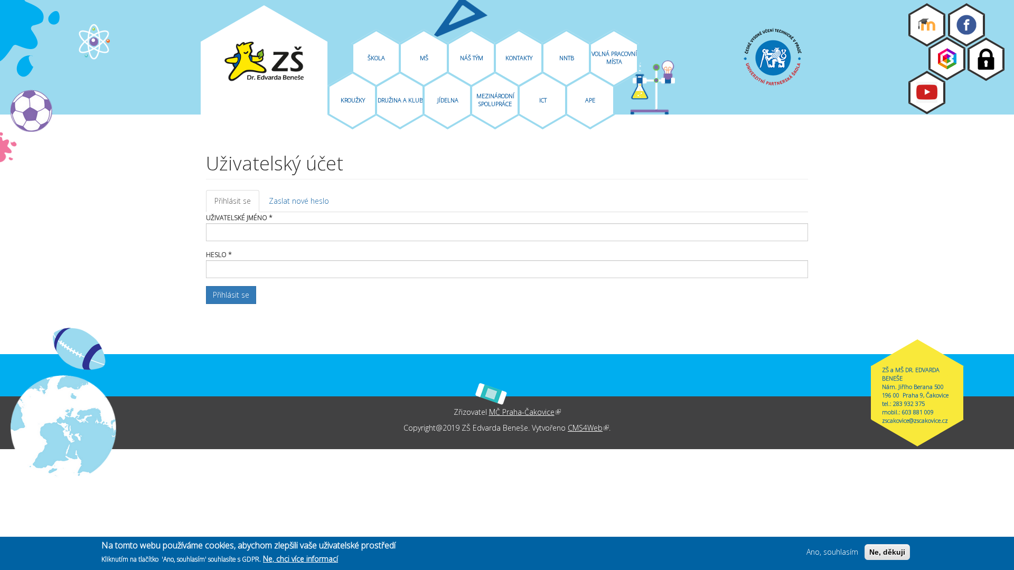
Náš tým (471, 58)
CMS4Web (588, 428)
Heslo (219, 254)
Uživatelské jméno (239, 217)
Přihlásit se (236, 204)
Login (986, 59)
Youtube (926, 92)
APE (590, 100)
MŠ (424, 58)
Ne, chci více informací (300, 559)
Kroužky (353, 100)
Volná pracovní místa (614, 57)
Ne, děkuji (887, 552)
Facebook (966, 24)
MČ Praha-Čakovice (525, 412)
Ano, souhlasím (832, 552)
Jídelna (447, 100)
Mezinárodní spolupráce (495, 100)
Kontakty (518, 58)
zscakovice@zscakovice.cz (915, 420)
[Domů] (264, 62)
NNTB (566, 58)
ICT (543, 100)
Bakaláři (947, 58)
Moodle (926, 24)
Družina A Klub (400, 100)
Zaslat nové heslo (299, 201)
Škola (376, 58)
